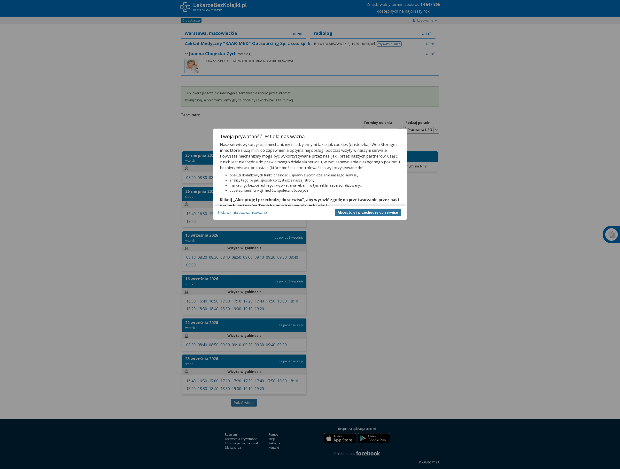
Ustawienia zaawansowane (242, 212)
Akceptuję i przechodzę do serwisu (368, 212)
